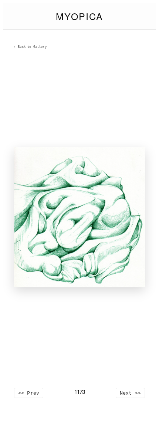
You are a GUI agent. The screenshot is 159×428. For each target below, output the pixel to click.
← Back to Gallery (30, 47)
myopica (79, 16)
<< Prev (28, 393)
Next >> (130, 393)
